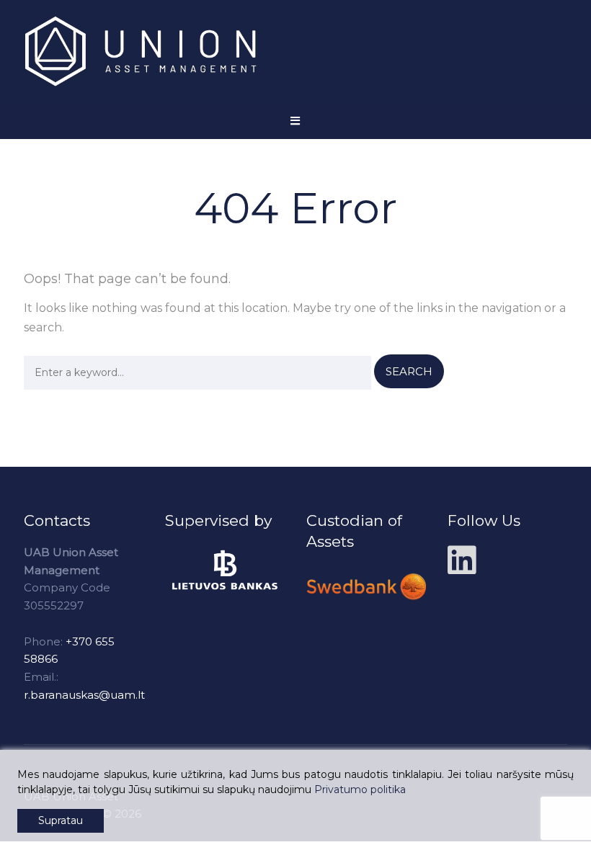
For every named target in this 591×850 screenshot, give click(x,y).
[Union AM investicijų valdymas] (153, 51)
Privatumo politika (360, 789)
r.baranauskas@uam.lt (84, 695)
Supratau (60, 820)
